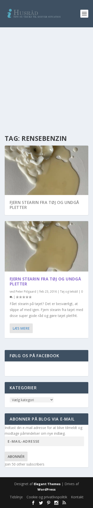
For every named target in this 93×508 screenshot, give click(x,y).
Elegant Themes (47, 484)
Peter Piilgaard (26, 291)
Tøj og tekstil (69, 291)
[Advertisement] (46, 76)
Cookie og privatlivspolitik (47, 497)
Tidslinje (16, 497)
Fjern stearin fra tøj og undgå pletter (44, 205)
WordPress (46, 489)
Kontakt (77, 497)
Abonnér (16, 456)
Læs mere (21, 328)
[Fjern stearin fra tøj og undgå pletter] (47, 246)
